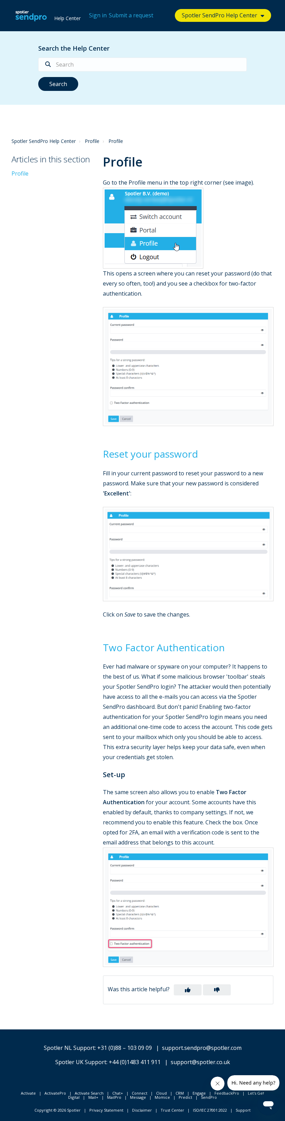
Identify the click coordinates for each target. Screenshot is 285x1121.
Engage (199, 1093)
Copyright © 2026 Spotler (57, 1110)
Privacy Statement (106, 1110)
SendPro (209, 1097)
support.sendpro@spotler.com (202, 1048)
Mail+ (93, 1097)
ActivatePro (55, 1093)
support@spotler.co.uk (200, 1062)
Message (138, 1097)
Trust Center (172, 1110)
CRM (180, 1093)
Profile (92, 141)
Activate (28, 1093)
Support (243, 1110)
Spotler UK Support (80, 1062)
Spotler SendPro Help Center (43, 141)
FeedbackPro (226, 1093)
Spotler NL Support (69, 1048)
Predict (185, 1097)
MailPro (114, 1097)
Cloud (161, 1093)
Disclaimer (142, 1110)
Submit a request (131, 15)
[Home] (31, 15)
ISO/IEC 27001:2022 (210, 1110)
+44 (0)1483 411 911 (135, 1062)
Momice (162, 1097)
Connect (139, 1093)
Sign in (98, 15)
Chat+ (117, 1093)
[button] (188, 989)
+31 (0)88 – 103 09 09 (124, 1048)
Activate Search (89, 1093)
